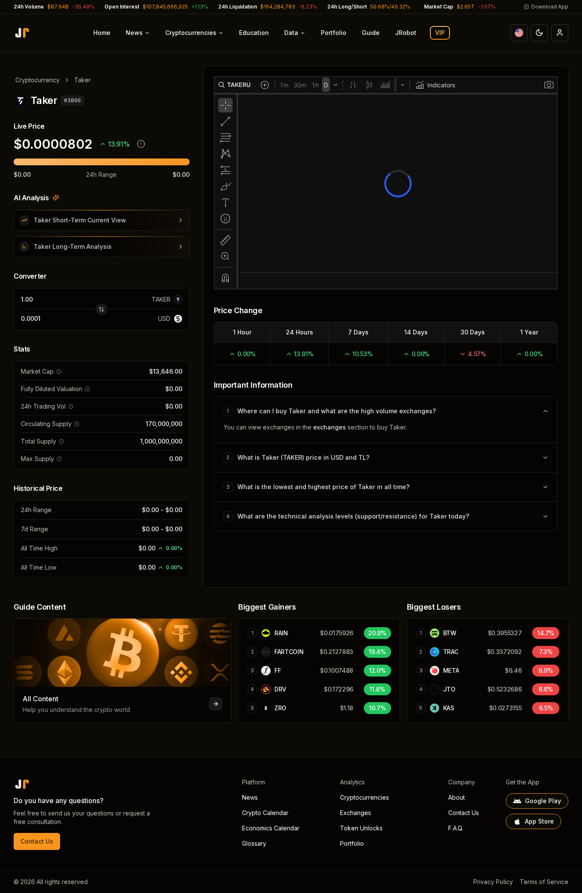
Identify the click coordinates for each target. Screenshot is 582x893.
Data (291, 32)
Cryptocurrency (37, 80)
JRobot (405, 32)
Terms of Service (544, 881)
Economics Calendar (271, 828)
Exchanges (355, 812)
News (134, 32)
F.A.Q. (455, 828)
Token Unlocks (361, 828)
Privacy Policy (493, 881)
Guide (371, 32)
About (456, 797)
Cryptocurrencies (190, 32)
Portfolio (333, 32)
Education (254, 32)
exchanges (329, 427)
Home (101, 32)
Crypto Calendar (265, 812)
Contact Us (36, 841)
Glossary (254, 843)
